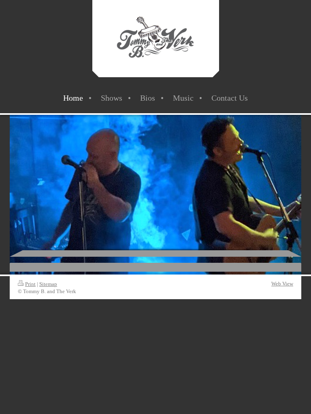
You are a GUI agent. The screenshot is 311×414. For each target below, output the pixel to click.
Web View (282, 284)
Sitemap (48, 284)
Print (30, 284)
